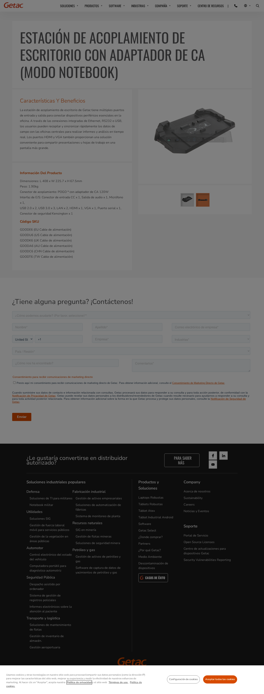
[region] (132, 679)
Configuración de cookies (183, 679)
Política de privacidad (79, 682)
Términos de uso (118, 682)
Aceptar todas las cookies (220, 679)
